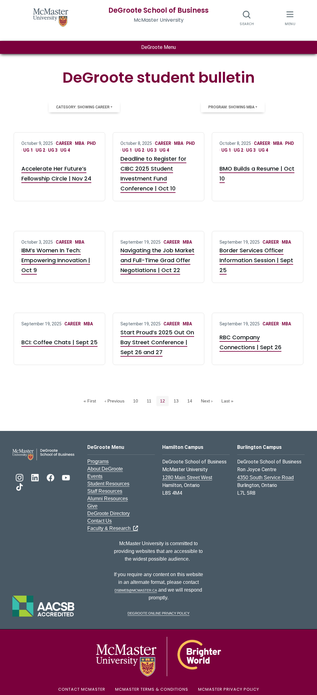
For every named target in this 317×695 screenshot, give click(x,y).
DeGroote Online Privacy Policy (158, 612)
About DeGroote (105, 468)
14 (191, 400)
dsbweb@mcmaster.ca (136, 590)
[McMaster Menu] (289, 17)
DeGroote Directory (108, 513)
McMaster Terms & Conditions (151, 689)
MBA (80, 143)
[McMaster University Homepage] (50, 17)
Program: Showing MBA (231, 107)
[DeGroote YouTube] (66, 477)
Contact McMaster (81, 689)
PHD (91, 143)
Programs (98, 461)
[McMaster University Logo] (158, 656)
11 (150, 400)
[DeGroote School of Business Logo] (43, 454)
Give (92, 506)
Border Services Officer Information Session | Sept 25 (256, 260)
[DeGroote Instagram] (20, 477)
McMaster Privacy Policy (228, 689)
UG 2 (41, 150)
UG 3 (53, 150)
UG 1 (28, 150)
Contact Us (99, 520)
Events (94, 476)
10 (137, 400)
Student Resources (108, 483)
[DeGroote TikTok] (19, 486)
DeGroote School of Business (158, 10)
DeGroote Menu (158, 47)
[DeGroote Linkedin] (35, 477)
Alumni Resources (107, 498)
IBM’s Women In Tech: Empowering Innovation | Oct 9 (55, 260)
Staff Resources (104, 491)
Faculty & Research (110, 528)
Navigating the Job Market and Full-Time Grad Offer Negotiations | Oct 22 (157, 260)
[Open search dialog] (246, 17)
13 (177, 400)
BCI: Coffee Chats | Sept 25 (59, 342)
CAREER (64, 143)
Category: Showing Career (83, 107)
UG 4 (65, 150)
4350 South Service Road (265, 477)
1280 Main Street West (187, 477)
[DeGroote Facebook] (51, 477)
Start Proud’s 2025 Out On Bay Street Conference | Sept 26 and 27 (157, 342)
